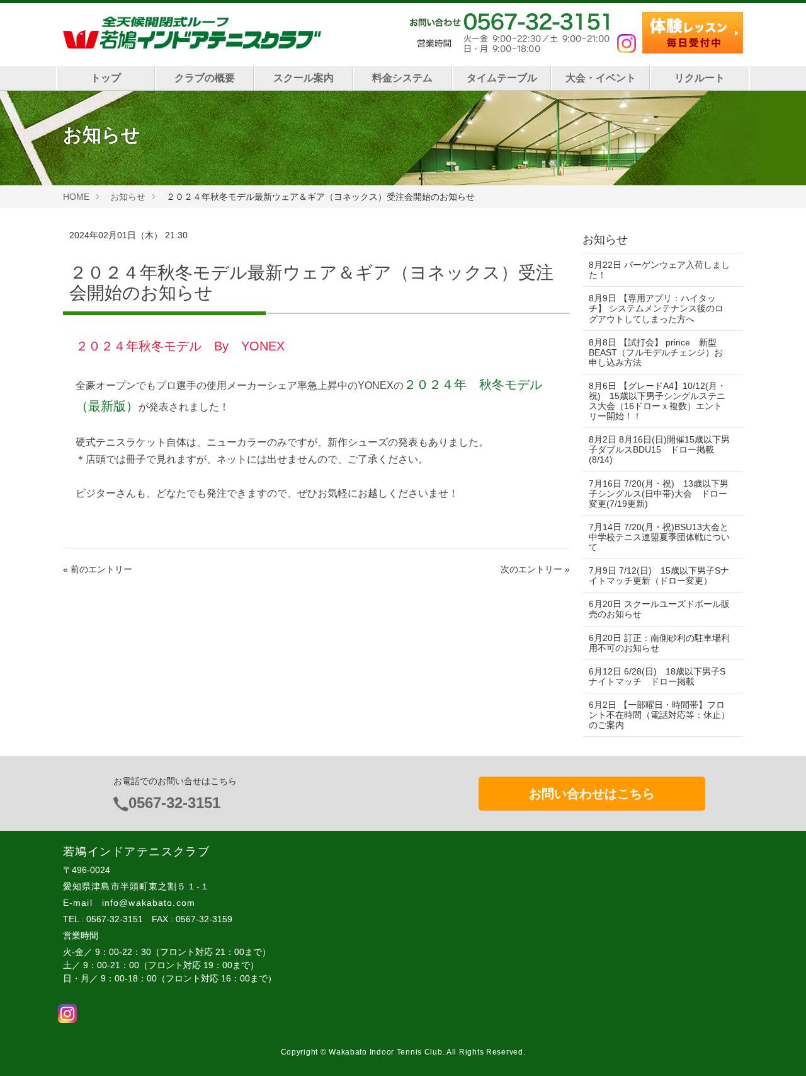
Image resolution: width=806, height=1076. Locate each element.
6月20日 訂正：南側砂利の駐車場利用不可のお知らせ (659, 643)
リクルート (699, 77)
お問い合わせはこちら (592, 794)
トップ (106, 77)
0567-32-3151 (174, 802)
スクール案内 (303, 77)
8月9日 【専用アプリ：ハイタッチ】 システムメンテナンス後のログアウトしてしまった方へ (656, 308)
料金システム (402, 77)
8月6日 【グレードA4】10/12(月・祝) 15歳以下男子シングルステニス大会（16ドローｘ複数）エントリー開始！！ (657, 401)
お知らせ (127, 197)
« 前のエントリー (97, 569)
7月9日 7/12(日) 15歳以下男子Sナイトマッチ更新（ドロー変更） (659, 575)
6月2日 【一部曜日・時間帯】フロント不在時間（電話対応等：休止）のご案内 (659, 715)
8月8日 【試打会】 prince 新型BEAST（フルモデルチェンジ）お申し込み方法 (656, 352)
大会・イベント (600, 77)
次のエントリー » (535, 569)
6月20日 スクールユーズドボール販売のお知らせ (659, 609)
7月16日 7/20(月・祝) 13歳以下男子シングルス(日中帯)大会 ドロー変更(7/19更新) (659, 493)
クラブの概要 (204, 77)
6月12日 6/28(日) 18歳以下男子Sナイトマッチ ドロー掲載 (657, 676)
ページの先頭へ (779, 1049)
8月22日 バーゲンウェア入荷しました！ (659, 270)
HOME (76, 197)
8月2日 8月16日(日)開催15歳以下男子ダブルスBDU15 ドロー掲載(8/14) (659, 449)
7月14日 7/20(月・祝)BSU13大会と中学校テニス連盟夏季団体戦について (659, 537)
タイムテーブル (502, 77)
